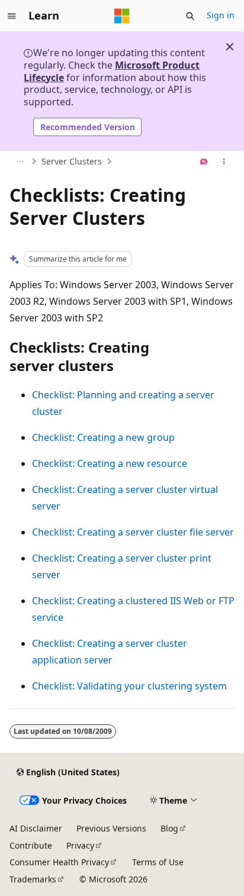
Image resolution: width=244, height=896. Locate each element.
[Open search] (190, 16)
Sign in (221, 15)
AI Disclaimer (35, 828)
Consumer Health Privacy (59, 862)
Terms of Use (158, 862)
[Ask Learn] (204, 161)
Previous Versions (111, 828)
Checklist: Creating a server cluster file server (133, 532)
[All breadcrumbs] (19, 161)
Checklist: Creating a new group (103, 437)
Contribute (30, 845)
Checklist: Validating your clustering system (129, 685)
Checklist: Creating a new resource (109, 463)
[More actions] (224, 161)
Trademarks (32, 879)
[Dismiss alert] (229, 46)
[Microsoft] (122, 16)
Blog (169, 828)
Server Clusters (71, 161)
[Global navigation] (12, 16)
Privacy (80, 845)
